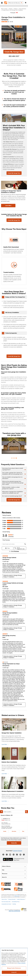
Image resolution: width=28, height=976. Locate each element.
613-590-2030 (7, 826)
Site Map (14, 904)
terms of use (17, 895)
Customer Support (17, 850)
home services (22, 8)
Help (3, 870)
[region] (14, 962)
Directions (14, 831)
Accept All (14, 972)
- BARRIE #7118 (6, 818)
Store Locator (4, 8)
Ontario (10, 8)
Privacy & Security (11, 899)
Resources (4, 873)
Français (12, 12)
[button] (2, 3)
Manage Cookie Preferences (14, 968)
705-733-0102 (8, 828)
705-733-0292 (9, 827)
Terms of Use (4, 899)
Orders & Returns (6, 866)
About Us (4, 877)
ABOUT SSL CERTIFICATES (14, 911)
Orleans (16, 8)
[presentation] (3, 447)
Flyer (23, 831)
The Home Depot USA (6, 901)
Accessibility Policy (15, 901)
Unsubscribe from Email (6, 904)
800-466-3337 (14, 56)
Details (4, 831)
